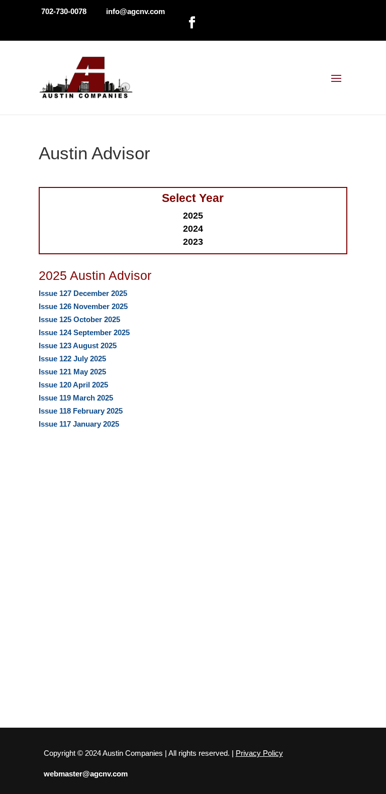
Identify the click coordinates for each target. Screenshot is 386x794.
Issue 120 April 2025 (73, 384)
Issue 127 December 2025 (83, 293)
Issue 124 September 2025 (84, 332)
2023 (193, 242)
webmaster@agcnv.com (86, 773)
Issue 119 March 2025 (76, 397)
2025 (193, 216)
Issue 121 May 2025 (72, 371)
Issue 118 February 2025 (81, 411)
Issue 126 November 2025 (83, 306)
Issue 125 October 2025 (79, 319)
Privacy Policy (259, 753)
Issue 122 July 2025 (72, 358)
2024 (193, 229)
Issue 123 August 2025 (78, 345)
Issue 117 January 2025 (79, 424)
